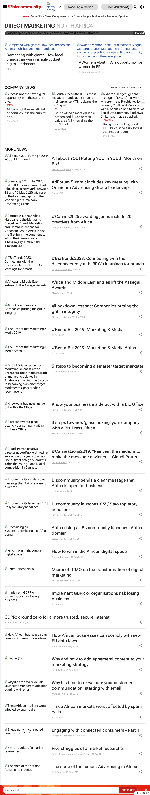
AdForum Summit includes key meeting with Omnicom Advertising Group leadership (95, 185)
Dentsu (10, 105)
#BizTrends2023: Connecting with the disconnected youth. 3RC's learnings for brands (98, 261)
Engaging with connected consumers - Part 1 (95, 730)
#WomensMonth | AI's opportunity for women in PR (110, 64)
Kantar (58, 109)
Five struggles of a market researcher (88, 748)
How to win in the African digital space (89, 551)
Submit (141, 87)
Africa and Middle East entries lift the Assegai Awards (96, 285)
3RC (70, 269)
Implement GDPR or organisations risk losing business (95, 596)
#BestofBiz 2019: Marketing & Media (88, 329)
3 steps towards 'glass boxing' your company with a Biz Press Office (95, 425)
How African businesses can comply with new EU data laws (96, 638)
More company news (123, 87)
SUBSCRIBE (128, 790)
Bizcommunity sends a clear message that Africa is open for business (93, 483)
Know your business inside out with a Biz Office (98, 404)
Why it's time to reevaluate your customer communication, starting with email (92, 685)
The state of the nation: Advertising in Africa (94, 766)
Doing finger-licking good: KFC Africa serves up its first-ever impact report (123, 127)
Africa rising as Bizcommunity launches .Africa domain (97, 530)
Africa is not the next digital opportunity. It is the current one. (26, 113)
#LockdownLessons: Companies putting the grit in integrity (95, 308)
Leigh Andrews (59, 371)
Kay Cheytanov (59, 269)
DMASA (55, 293)
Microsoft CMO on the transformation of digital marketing (97, 572)
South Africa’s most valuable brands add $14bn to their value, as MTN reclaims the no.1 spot (75, 118)
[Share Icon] (140, 462)
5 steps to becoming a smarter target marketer (97, 366)
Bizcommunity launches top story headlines (94, 507)
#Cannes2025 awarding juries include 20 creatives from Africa (91, 219)
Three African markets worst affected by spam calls (97, 709)
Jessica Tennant (60, 580)
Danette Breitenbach (62, 227)
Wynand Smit (58, 694)
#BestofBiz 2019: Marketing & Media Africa (94, 347)
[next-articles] (143, 99)
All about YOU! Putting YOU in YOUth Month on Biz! (97, 161)
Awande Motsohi (90, 72)
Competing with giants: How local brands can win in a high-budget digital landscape (34, 59)
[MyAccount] (142, 7)
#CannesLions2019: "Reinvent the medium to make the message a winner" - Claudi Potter (96, 454)
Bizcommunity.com (61, 169)
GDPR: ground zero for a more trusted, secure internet (57, 617)
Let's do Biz (142, 793)
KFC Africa (108, 120)
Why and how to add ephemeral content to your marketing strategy (98, 662)
